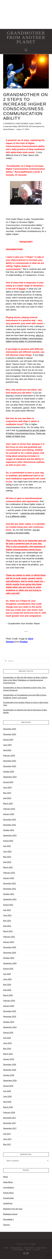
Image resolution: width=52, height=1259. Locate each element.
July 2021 (7, 910)
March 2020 (8, 995)
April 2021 (7, 926)
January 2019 (8, 1059)
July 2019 (7, 1038)
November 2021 (9, 889)
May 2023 (7, 793)
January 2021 (8, 942)
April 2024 (7, 750)
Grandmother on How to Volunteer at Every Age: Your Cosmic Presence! (24, 689)
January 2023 (8, 814)
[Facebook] (24, 1253)
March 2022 (8, 867)
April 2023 (7, 798)
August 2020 (8, 969)
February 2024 (9, 755)
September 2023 (10, 777)
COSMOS (37, 123)
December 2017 (9, 1118)
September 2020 (10, 963)
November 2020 (9, 953)
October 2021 (8, 894)
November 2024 (9, 734)
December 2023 (9, 761)
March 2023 (8, 803)
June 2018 (7, 1096)
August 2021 (8, 905)
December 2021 (9, 883)
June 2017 (7, 1139)
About (5, 1177)
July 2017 (7, 1134)
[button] (26, 50)
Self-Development (35, 126)
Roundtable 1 (8, 1219)
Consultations (8, 1187)
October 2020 (8, 958)
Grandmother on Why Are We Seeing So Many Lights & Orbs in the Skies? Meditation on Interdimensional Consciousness (25, 680)
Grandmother (8, 1198)
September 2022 (10, 835)
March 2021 (8, 931)
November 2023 (9, 766)
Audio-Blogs (8, 1182)
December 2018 (9, 1064)
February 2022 (9, 873)
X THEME (32, 1244)
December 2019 (9, 1011)
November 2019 (9, 1016)
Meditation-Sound (10, 1214)
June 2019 (7, 1043)
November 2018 (9, 1070)
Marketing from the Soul (12, 1209)
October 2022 (8, 830)
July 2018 (7, 1091)
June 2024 (7, 745)
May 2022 (7, 857)
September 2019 (10, 1027)
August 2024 (8, 740)
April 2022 (7, 862)
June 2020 (7, 979)
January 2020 (8, 1006)
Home (6, 1247)
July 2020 (7, 974)
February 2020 (9, 1001)
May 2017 (7, 1144)
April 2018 (7, 1102)
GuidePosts (7, 1203)
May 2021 (7, 921)
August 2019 (8, 1032)
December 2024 (9, 729)
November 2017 (9, 1123)
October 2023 (8, 771)
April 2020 (7, 990)
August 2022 (8, 841)
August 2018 (8, 1086)
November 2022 (9, 825)
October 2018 (8, 1075)
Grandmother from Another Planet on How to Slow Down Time (25, 703)
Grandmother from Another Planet (26, 37)
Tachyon (6, 1225)
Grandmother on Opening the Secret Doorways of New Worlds (25, 711)
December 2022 (9, 819)
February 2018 (9, 1112)
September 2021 (10, 899)
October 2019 (8, 1022)
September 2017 (10, 1128)
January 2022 (8, 878)
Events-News (8, 1193)
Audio (31, 123)
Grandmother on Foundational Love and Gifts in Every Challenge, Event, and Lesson (24, 696)
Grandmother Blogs (10, 126)
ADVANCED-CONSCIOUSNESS (16, 123)
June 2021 (7, 915)
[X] (28, 1253)
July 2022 (7, 846)
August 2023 (8, 782)
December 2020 (9, 947)
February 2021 (9, 937)
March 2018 (8, 1107)
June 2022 (7, 851)
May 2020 (7, 984)
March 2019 (8, 1054)
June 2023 (7, 787)
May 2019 (7, 1049)
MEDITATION (23, 126)
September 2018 (10, 1080)
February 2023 (9, 809)
